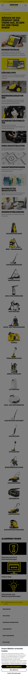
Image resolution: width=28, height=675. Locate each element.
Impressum (24, 663)
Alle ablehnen (14, 670)
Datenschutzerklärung (15, 663)
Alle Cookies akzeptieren (14, 666)
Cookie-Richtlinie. (6, 663)
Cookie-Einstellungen (14, 673)
